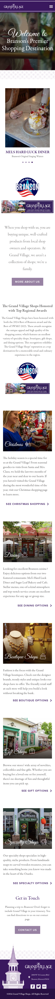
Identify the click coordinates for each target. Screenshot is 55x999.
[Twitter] (38, 986)
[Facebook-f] (33, 986)
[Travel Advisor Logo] (44, 986)
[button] (51, 6)
